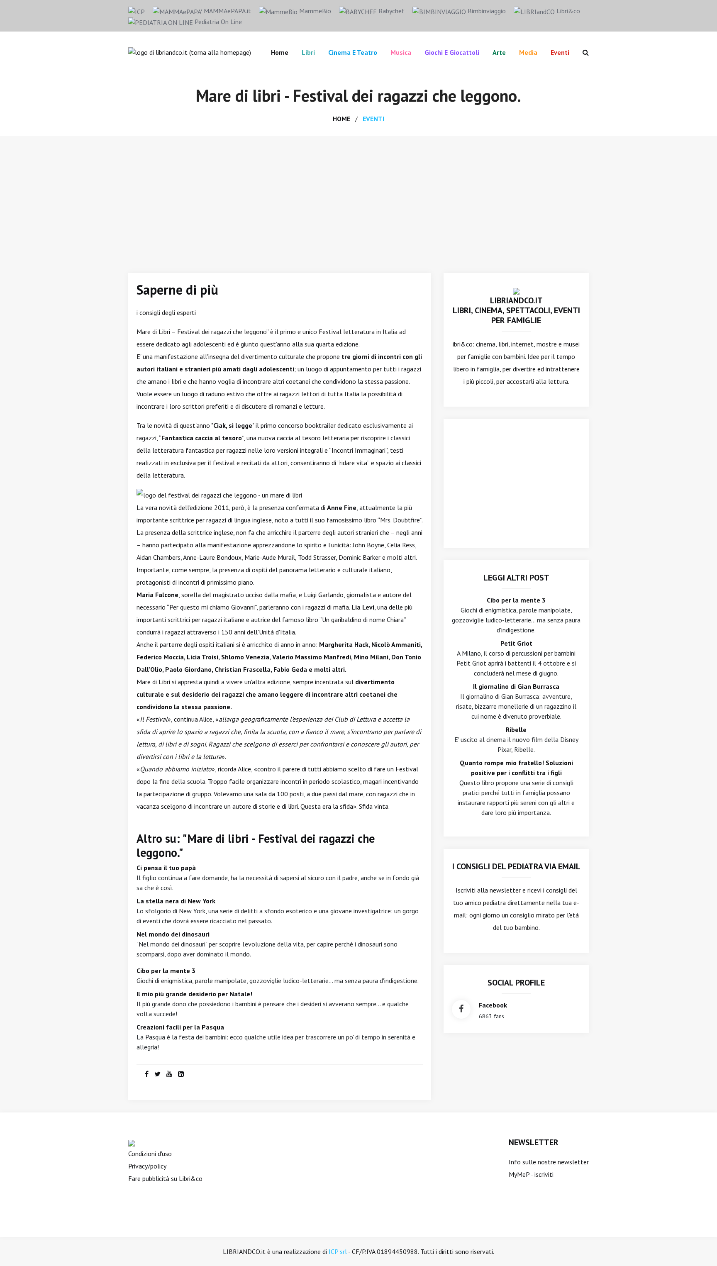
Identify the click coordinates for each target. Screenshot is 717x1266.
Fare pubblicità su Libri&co (165, 1178)
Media (528, 52)
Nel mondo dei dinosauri (173, 934)
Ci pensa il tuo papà (166, 868)
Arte (499, 52)
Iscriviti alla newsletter (488, 890)
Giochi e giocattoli (451, 52)
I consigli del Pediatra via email (516, 866)
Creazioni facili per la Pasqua (180, 1027)
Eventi (560, 52)
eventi (373, 119)
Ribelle (516, 729)
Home (279, 52)
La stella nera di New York (176, 901)
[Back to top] (698, 1247)
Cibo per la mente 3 (166, 970)
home (341, 119)
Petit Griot (516, 643)
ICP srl (338, 1251)
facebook (493, 1005)
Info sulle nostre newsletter (549, 1162)
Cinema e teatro (352, 52)
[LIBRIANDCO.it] (516, 290)
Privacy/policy (147, 1166)
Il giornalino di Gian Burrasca (516, 686)
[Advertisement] (358, 198)
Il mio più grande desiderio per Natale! (194, 994)
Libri (308, 52)
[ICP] (136, 11)
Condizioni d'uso (150, 1153)
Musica (400, 52)
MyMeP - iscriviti (531, 1174)
